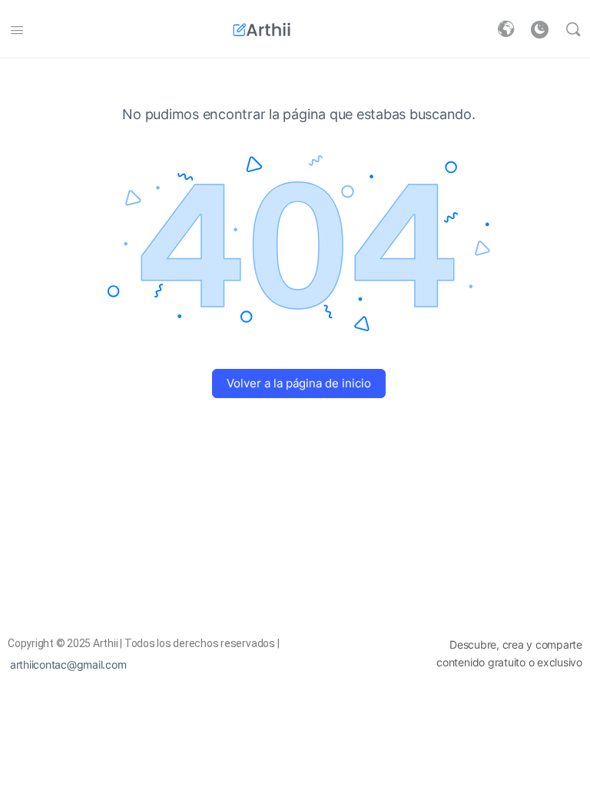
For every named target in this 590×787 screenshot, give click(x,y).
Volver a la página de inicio (299, 383)
